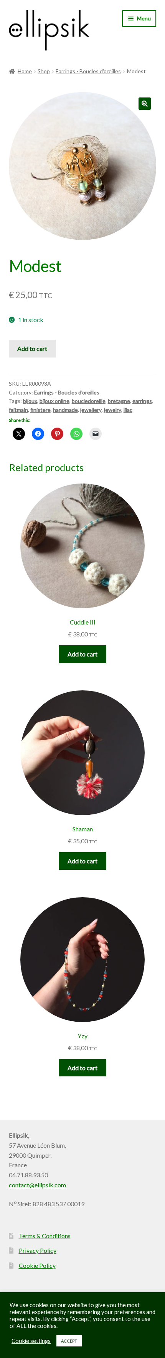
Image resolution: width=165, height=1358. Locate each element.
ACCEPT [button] (69, 1340)
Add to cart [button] (82, 654)
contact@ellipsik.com (37, 1184)
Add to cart (32, 348)
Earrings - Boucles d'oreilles (88, 71)
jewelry (112, 409)
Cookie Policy (37, 1265)
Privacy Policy (37, 1250)
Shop (44, 71)
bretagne (119, 401)
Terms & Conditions (45, 1235)
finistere (40, 409)
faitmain (18, 409)
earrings (142, 401)
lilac (128, 409)
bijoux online (54, 401)
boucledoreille (89, 401)
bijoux (30, 401)
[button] (145, 103)
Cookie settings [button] (31, 1341)
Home (25, 71)
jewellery (91, 409)
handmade (65, 409)
